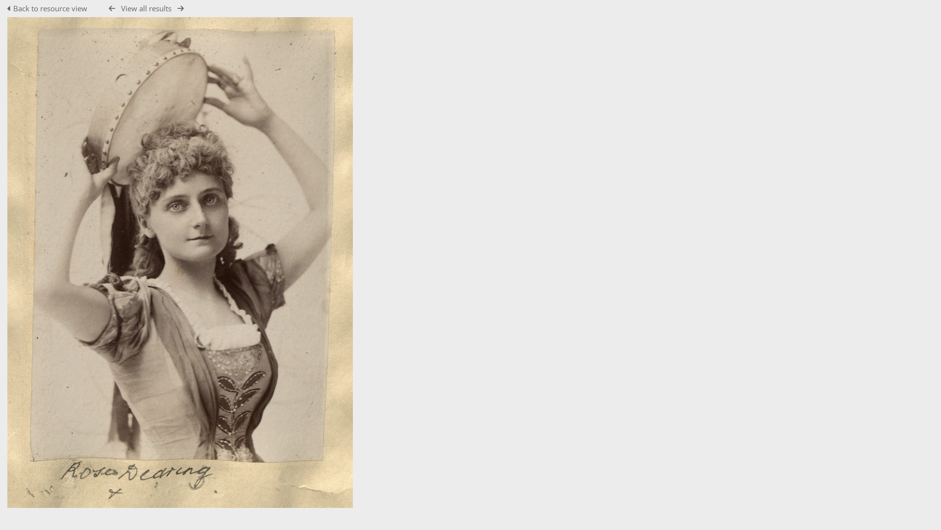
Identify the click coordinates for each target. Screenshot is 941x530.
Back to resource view (50, 8)
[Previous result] (112, 8)
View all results (146, 8)
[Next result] (180, 8)
